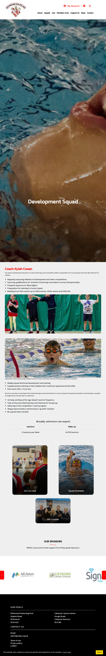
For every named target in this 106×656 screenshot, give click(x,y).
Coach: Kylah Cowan (18, 268)
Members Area (63, 12)
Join (53, 12)
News (83, 12)
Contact (90, 12)
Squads (47, 12)
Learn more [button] (67, 652)
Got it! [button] (99, 652)
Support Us (74, 12)
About (39, 12)
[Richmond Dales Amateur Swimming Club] (16, 9)
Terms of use (16, 640)
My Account (73, 6)
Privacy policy (16, 643)
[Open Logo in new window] (44, 575)
